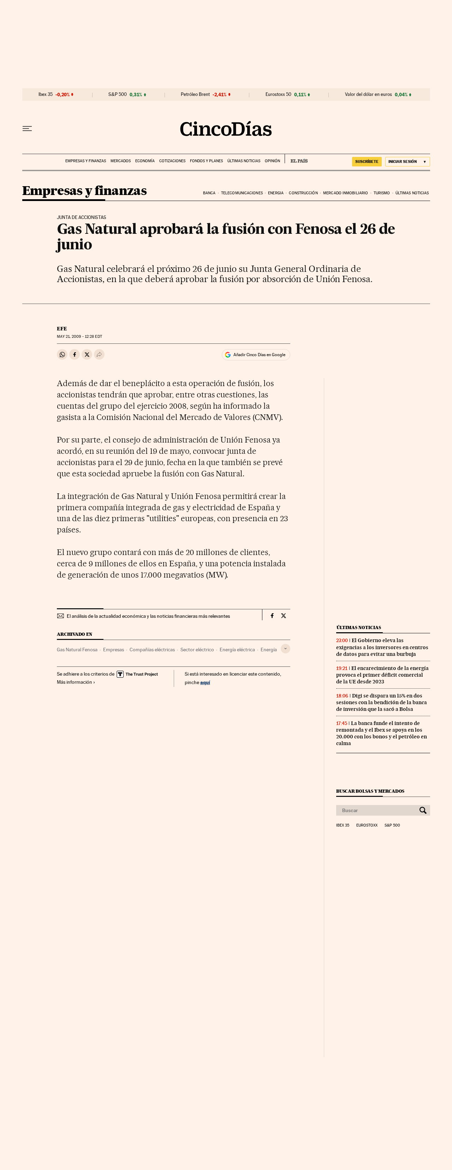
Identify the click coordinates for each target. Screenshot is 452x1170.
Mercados (121, 161)
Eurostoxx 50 (278, 94)
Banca (209, 193)
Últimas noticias (243, 161)
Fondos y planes (206, 161)
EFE (62, 328)
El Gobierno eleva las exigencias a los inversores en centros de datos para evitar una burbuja (382, 647)
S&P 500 (117, 94)
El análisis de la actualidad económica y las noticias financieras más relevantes (148, 616)
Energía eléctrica (237, 649)
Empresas (113, 649)
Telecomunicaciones (242, 193)
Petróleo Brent (195, 94)
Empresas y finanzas (85, 161)
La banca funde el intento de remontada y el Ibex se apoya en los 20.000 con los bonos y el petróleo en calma (381, 733)
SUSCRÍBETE (367, 161)
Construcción (303, 193)
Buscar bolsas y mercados (370, 791)
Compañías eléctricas (152, 649)
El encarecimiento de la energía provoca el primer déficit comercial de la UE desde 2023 (382, 675)
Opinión (272, 161)
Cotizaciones (172, 161)
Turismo (382, 193)
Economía (145, 161)
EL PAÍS (296, 158)
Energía (269, 649)
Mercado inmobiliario (345, 193)
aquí (205, 682)
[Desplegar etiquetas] (285, 648)
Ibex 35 (45, 94)
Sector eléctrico (197, 649)
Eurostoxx (366, 825)
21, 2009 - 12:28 (79, 336)
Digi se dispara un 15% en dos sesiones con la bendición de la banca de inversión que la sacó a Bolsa (381, 702)
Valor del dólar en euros (368, 94)
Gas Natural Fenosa (77, 649)
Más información (74, 682)
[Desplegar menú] (27, 128)
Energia (276, 193)
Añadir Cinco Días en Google (259, 354)
